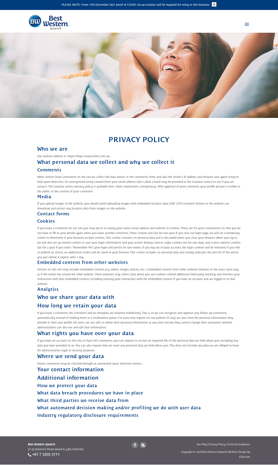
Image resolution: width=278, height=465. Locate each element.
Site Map (202, 444)
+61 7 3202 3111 (45, 453)
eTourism (244, 456)
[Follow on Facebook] (135, 445)
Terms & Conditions (238, 444)
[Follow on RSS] (143, 445)
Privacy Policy (217, 444)
